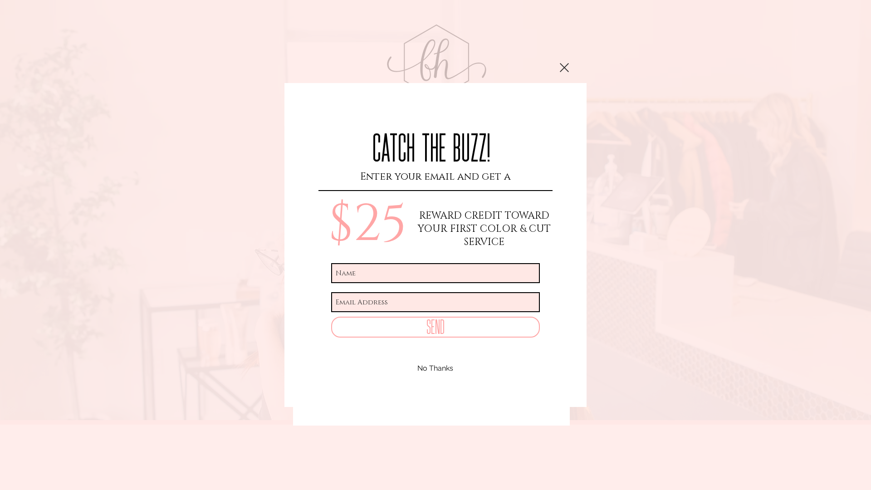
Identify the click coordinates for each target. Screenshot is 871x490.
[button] (564, 68)
